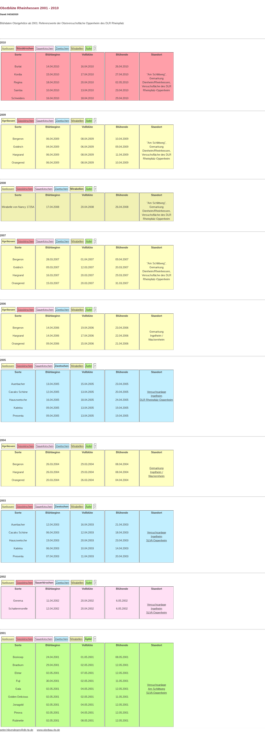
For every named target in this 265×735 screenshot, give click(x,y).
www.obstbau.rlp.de (48, 730)
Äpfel (89, 48)
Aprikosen (8, 48)
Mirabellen (77, 48)
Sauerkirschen (44, 48)
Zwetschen (62, 48)
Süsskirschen (25, 120)
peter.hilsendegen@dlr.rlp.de (16, 730)
